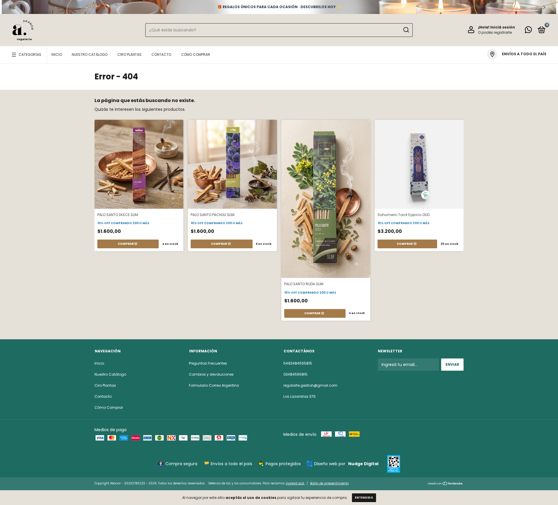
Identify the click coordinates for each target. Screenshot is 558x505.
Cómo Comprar (195, 54)
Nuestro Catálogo (90, 54)
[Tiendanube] (445, 484)
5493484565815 (297, 363)
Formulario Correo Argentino (214, 385)
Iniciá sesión (502, 27)
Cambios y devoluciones (211, 374)
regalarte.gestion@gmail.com (310, 385)
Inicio (56, 54)
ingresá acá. (295, 483)
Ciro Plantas (129, 54)
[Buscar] (406, 30)
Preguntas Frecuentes (208, 363)
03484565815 (295, 374)
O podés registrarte (495, 32)
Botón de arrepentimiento (329, 483)
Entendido (364, 497)
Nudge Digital (363, 464)
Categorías (30, 54)
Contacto (161, 54)
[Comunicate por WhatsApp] (528, 31)
